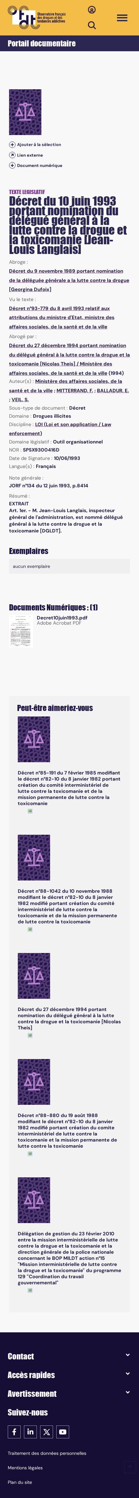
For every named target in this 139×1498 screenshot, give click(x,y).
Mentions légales (25, 1468)
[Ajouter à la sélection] (12, 144)
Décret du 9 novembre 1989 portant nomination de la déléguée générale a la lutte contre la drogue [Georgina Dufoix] (69, 280)
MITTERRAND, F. (75, 390)
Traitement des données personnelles (47, 1453)
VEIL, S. (20, 399)
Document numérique (39, 165)
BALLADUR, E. (113, 390)
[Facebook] (14, 1431)
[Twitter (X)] (46, 1431)
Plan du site (20, 1482)
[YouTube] (62, 1431)
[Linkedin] (30, 1431)
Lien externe (30, 155)
